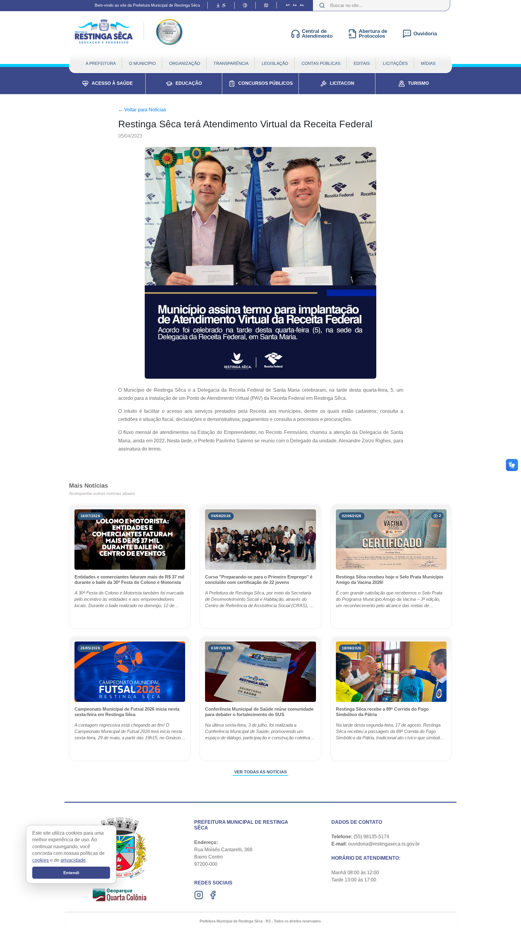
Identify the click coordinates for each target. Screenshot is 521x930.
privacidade (73, 859)
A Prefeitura (101, 63)
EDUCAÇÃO (188, 83)
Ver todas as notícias (260, 771)
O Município (142, 63)
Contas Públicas (321, 63)
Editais (362, 63)
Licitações (395, 63)
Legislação (275, 63)
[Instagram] (199, 895)
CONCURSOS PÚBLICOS (265, 83)
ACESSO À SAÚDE (112, 83)
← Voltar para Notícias (142, 109)
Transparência (230, 63)
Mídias (428, 63)
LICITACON (342, 83)
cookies (40, 859)
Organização (184, 63)
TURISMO (418, 83)
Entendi (71, 872)
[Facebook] (213, 895)
